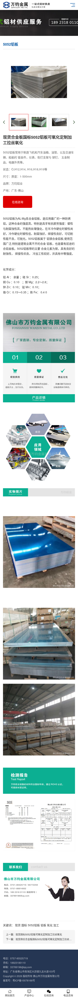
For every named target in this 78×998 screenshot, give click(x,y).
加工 (56, 925)
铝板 (43, 925)
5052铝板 (34, 925)
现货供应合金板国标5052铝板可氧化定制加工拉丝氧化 (45, 939)
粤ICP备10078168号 (24, 980)
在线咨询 (17, 202)
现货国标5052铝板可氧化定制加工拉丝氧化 (39, 934)
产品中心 (29, 995)
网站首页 (10, 995)
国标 (24, 925)
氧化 (50, 925)
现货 (18, 925)
